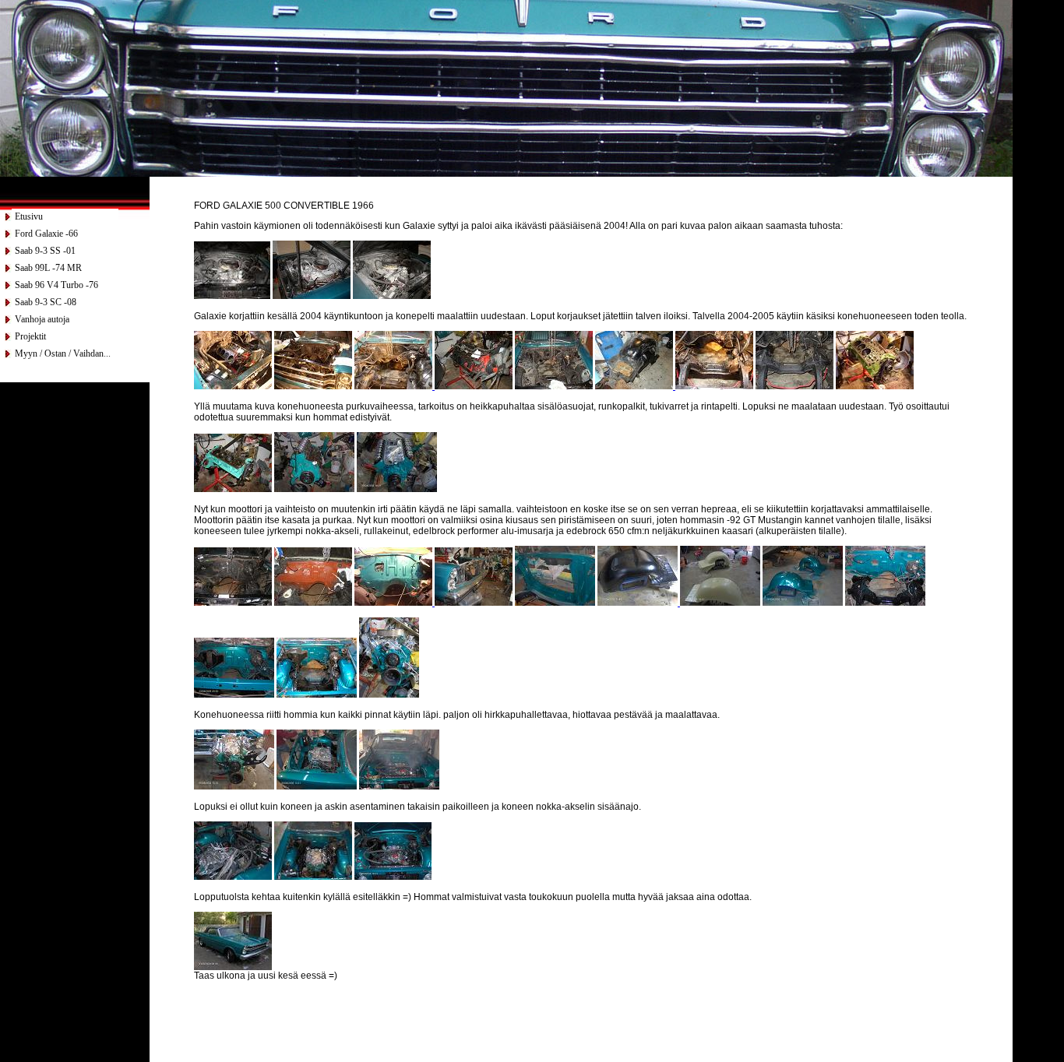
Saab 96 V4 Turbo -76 (56, 285)
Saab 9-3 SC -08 (45, 302)
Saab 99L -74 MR (48, 267)
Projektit (30, 336)
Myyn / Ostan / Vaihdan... (63, 353)
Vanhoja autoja (42, 319)
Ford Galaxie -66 (46, 233)
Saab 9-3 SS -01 (45, 250)
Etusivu (29, 216)
